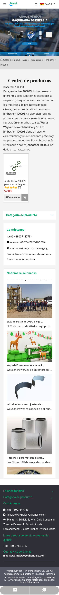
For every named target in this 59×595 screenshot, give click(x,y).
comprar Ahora (13, 197)
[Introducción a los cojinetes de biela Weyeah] (29, 397)
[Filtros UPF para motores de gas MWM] (29, 451)
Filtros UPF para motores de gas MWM (25, 455)
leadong (39, 574)
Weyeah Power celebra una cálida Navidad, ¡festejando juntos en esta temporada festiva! (25, 363)
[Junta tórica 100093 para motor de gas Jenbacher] (16, 166)
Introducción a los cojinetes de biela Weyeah (25, 402)
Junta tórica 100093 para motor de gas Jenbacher (15, 183)
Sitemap (50, 574)
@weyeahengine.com (33, 242)
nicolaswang (15, 514)
